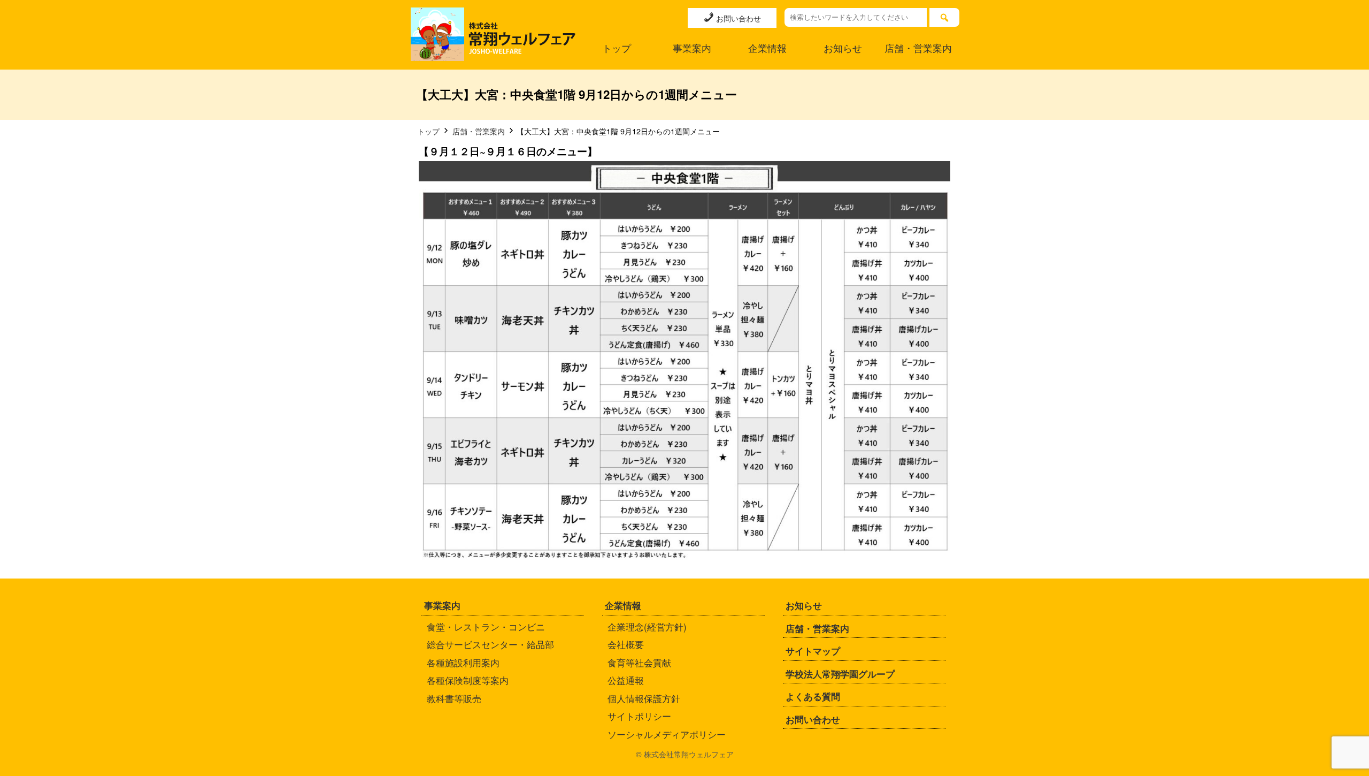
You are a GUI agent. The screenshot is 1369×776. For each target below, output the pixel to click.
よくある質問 (813, 696)
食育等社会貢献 (639, 662)
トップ (616, 48)
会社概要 (625, 644)
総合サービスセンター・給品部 (490, 644)
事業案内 (692, 48)
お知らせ (843, 48)
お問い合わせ (737, 18)
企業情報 (767, 48)
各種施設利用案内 (463, 662)
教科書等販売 (454, 698)
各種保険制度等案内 (468, 680)
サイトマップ (813, 650)
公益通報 (625, 680)
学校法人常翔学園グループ (840, 673)
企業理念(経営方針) (647, 626)
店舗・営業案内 (918, 48)
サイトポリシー (639, 715)
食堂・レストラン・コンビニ (486, 626)
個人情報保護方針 (643, 698)
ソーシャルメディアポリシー (666, 734)
